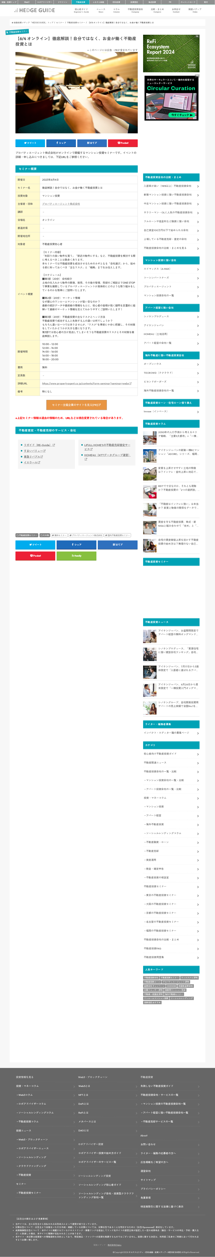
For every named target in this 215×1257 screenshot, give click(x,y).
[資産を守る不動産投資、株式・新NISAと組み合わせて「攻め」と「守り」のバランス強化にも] (150, 527)
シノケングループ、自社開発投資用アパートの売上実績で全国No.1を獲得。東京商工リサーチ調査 (178, 704)
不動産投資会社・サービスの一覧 (159, 1094)
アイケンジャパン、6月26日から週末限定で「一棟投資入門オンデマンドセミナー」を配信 (178, 686)
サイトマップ (148, 1180)
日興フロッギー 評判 (153, 990)
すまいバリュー (33, 451)
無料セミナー (60, 535)
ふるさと (98, 2)
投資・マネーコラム (155, 797)
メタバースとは (87, 1121)
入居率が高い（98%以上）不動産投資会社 (167, 186)
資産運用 (151, 859)
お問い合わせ (148, 1144)
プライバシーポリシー (153, 1188)
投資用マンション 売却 (175, 990)
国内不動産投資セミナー (119, 535)
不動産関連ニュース (155, 762)
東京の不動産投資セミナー (161, 895)
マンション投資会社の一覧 (159, 295)
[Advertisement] (45, 497)
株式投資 (152, 2)
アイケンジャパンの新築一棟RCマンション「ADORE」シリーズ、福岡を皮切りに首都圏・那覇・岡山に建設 (179, 452)
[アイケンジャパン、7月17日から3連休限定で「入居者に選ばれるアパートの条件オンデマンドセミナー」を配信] (150, 672)
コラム (116, 10)
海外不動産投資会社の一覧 (159, 390)
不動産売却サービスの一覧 (158, 1121)
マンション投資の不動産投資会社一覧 (164, 1103)
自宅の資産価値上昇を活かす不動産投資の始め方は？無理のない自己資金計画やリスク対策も (178, 542)
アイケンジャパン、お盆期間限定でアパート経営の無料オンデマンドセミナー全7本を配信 (178, 632)
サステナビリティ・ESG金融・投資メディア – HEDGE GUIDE (155, 1252)
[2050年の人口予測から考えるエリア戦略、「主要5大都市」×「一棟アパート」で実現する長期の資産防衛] (150, 438)
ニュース (101, 10)
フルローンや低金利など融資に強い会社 (166, 221)
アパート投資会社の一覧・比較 (163, 789)
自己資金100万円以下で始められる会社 (166, 230)
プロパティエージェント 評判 (176, 982)
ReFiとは (83, 1112)
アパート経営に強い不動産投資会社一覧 (165, 1112)
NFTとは (83, 1094)
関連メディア (195, 10)
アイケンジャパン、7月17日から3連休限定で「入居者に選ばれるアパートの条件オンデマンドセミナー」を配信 (178, 668)
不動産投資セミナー (28, 535)
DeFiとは (83, 1103)
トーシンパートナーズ (156, 277)
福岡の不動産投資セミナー (161, 930)
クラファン (62, 2)
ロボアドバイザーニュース (33, 1148)
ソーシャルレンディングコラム (163, 833)
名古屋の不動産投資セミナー (162, 921)
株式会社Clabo (114, 1245)
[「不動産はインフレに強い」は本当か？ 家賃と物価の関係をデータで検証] (150, 509)
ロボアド (44, 2)
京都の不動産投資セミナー (161, 912)
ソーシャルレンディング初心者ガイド (99, 1184)
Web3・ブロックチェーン (33, 1139)
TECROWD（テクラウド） (159, 372)
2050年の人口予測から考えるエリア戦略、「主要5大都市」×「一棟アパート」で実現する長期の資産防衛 (178, 434)
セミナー (21, 1184)
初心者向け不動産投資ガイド (160, 753)
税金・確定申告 (155, 868)
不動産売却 (152, 851)
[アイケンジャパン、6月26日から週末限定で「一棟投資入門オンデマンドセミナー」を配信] (150, 690)
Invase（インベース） (156, 411)
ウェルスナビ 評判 (189, 977)
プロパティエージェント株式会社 (61, 203)
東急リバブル (32, 456)
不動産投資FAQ (152, 948)
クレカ (188, 2)
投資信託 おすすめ (152, 1002)
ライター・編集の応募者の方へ (158, 1153)
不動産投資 (80, 2)
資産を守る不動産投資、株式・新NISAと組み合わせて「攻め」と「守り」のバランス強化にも (178, 524)
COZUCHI (171, 986)
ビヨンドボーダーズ (155, 381)
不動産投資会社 (135, 10)
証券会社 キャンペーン (154, 986)
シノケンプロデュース (156, 316)
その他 (46, 535)
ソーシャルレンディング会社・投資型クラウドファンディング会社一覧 (106, 1195)
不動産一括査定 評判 (153, 994)
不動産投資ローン (152, 982)
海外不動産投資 (155, 824)
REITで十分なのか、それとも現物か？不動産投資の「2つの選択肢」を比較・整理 (178, 488)
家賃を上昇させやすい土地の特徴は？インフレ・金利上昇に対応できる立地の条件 (178, 470)
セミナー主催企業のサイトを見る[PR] (75, 405)
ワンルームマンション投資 (156, 998)
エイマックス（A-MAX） (158, 268)
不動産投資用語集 (154, 957)
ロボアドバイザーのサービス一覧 (97, 1162)
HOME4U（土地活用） (156, 334)
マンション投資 (155, 806)
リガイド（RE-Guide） (38, 445)
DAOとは (83, 1130)
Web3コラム (25, 1094)
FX (170, 2)
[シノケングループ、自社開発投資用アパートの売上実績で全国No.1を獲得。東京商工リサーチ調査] (150, 708)
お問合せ (176, 10)
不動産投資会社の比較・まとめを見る (165, 248)
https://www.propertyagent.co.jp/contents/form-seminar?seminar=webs (85, 383)
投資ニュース (23, 1130)
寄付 (206, 2)
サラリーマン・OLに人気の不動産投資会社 (168, 212)
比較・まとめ (157, 10)
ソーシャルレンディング (182, 998)
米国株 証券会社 (185, 986)
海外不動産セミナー (174, 994)
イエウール (30, 462)
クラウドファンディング (32, 1166)
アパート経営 (153, 815)
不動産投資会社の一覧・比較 (160, 771)
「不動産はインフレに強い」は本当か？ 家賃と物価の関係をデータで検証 (178, 506)
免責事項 (146, 1197)
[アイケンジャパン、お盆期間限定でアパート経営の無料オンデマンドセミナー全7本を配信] (150, 636)
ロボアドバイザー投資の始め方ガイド (99, 1153)
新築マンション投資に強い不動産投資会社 (168, 194)
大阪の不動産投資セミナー (161, 904)
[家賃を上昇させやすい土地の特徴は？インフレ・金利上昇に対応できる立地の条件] (150, 474)
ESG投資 (116, 2)
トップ (9, 2)
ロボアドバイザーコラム (32, 1103)
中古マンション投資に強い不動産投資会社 (168, 203)
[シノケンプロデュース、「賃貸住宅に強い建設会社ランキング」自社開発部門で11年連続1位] (150, 654)
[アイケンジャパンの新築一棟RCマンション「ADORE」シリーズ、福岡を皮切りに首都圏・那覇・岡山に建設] (150, 456)
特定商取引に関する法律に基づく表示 (162, 1206)
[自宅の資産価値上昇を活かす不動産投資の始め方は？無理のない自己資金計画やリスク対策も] (150, 545)
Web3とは (84, 1086)
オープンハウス (152, 363)
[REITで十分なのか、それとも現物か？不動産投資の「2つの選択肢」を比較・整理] (150, 492)
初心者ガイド (81, 10)
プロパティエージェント (157, 286)
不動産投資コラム (28, 1121)
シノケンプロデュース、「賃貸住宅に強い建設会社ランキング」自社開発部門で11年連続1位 (178, 650)
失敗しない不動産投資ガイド (157, 1086)
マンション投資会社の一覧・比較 (165, 780)
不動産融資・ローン (157, 842)
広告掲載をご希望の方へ (154, 1162)
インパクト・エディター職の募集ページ (166, 732)
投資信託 (134, 2)
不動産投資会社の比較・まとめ (161, 939)
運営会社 (146, 1171)
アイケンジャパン (154, 325)
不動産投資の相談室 (157, 877)
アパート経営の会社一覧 (157, 343)
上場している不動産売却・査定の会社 (165, 239)
